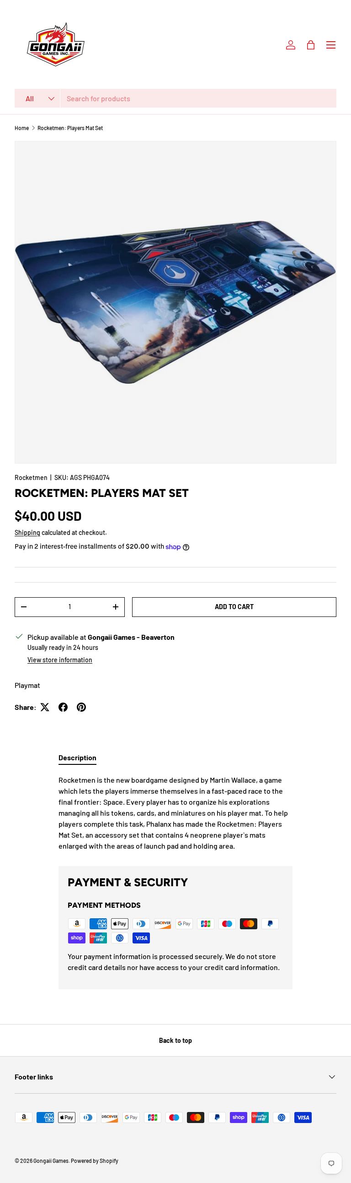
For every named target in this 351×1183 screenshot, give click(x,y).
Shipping (27, 532)
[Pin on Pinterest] (81, 707)
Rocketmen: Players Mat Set (70, 128)
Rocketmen (31, 477)
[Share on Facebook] (63, 707)
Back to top (175, 1040)
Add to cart (234, 607)
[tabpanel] (175, 812)
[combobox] (175, 98)
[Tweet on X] (45, 707)
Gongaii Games (51, 1160)
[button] (311, 45)
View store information (59, 660)
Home (22, 128)
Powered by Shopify (94, 1160)
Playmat (27, 685)
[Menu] (331, 45)
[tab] (77, 757)
